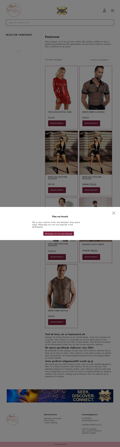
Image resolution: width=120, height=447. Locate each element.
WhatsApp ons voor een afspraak (58, 234)
